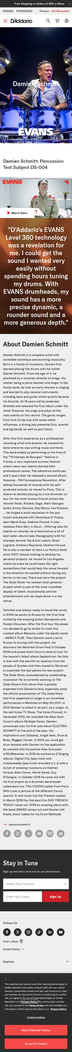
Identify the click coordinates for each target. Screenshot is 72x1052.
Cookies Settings (36, 1017)
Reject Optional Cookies (36, 1030)
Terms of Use (36, 1005)
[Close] (5, 978)
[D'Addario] (21, 21)
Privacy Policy (29, 1001)
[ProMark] (25, 11)
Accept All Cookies (36, 1043)
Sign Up (55, 896)
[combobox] (34, 884)
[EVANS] (8, 11)
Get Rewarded (60, 11)
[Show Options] (65, 884)
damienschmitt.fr (19, 824)
